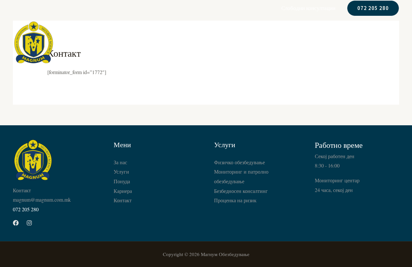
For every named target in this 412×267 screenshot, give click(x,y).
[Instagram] (29, 223)
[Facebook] (16, 223)
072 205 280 (26, 209)
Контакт (381, 42)
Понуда (314, 42)
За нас (252, 42)
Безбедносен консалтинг (241, 190)
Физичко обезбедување (239, 162)
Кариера (347, 42)
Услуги (282, 42)
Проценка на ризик (235, 200)
